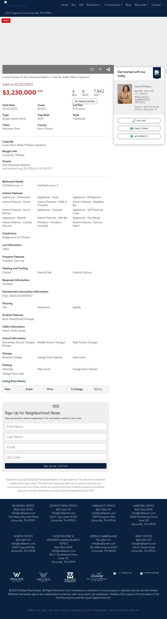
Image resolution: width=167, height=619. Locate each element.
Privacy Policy (59, 610)
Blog (128, 5)
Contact (156, 5)
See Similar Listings (85, 101)
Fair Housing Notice (124, 610)
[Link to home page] (17, 5)
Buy (73, 5)
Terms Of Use (37, 610)
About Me (142, 6)
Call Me (141, 120)
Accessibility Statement (90, 610)
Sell (81, 5)
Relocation (95, 6)
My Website (141, 136)
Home (64, 5)
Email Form (141, 128)
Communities (114, 6)
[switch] (92, 69)
